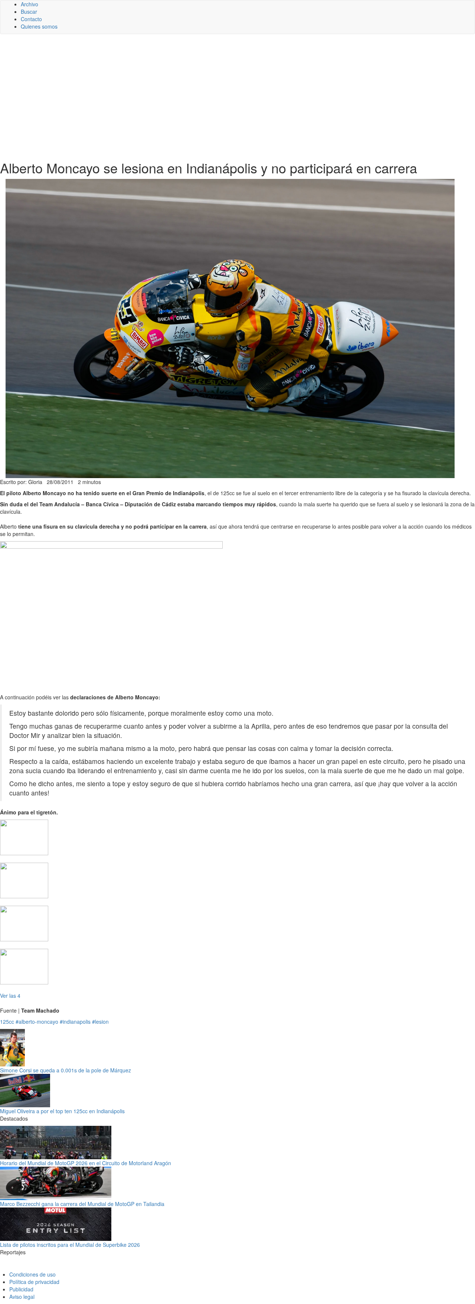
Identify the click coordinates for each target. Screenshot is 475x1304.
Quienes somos (39, 26)
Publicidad (21, 1289)
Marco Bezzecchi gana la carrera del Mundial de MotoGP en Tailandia (82, 1203)
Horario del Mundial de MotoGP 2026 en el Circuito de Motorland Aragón (85, 1163)
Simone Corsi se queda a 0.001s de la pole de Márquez (65, 1070)
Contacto (31, 19)
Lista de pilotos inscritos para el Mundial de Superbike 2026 (70, 1244)
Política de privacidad (34, 1281)
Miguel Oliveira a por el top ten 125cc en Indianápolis (62, 1111)
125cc (7, 1021)
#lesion (100, 1021)
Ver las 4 (10, 995)
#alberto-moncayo (37, 1021)
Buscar (29, 11)
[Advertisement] (237, 97)
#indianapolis (75, 1021)
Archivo (29, 4)
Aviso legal (22, 1296)
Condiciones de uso (32, 1274)
